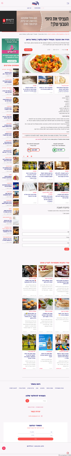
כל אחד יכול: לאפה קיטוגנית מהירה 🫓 (63, 314)
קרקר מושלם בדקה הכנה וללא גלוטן (47, 281)
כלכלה (10, 208)
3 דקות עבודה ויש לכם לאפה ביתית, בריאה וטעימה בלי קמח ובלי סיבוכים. (62, 319)
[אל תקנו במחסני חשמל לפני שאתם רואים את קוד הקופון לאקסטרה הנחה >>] (45, 165)
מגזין (37, 388)
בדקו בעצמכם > (65, 192)
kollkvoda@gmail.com (34, 416)
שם (68, 231)
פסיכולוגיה (9, 106)
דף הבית (67, 34)
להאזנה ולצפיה (13, 388)
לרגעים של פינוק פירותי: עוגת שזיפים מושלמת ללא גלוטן (62, 282)
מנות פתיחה (9, 200)
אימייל (67, 237)
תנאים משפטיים (39, 407)
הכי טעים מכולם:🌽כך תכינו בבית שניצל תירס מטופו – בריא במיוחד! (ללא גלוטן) (30, 316)
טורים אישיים (30, 388)
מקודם (50, 85)
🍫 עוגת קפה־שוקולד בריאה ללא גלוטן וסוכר (30, 281)
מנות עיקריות (9, 97)
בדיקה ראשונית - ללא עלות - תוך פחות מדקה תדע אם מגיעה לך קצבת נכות (62, 175)
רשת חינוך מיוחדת (64, 351)
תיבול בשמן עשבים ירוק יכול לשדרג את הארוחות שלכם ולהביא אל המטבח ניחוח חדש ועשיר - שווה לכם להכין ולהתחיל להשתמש (46, 323)
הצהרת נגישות (31, 407)
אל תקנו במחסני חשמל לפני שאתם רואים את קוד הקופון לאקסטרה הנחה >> (45, 175)
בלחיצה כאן (39, 139)
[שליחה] (26, 401)
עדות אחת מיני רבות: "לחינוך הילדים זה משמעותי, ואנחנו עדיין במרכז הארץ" (30, 176)
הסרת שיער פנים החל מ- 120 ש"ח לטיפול (30, 195)
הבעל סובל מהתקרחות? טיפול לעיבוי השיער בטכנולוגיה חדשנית (63, 89)
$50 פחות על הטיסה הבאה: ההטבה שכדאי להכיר (46, 355)
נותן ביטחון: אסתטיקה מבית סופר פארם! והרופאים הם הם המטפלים (46, 199)
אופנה (10, 174)
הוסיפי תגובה (28, 49)
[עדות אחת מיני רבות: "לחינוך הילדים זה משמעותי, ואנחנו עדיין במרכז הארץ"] (29, 165)
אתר (68, 243)
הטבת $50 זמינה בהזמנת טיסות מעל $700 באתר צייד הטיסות (46, 361)
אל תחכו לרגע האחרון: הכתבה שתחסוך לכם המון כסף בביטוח (62, 196)
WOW (51, 171)
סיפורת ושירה (22, 388)
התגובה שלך (66, 213)
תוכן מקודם (58, 368)
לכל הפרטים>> (31, 351)
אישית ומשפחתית (59, 388)
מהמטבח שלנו (60, 34)
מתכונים (42, 388)
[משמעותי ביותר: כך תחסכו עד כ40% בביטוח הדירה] (45, 80)
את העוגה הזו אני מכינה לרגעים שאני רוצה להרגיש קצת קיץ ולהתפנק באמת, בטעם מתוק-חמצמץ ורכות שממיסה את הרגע (62, 290)
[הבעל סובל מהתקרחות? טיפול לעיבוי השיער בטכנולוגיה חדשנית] (61, 80)
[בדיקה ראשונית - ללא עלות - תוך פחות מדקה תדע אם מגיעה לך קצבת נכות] (61, 165)
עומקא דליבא (9, 140)
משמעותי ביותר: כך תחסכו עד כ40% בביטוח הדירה (45, 88)
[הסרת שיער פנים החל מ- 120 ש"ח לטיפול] (29, 187)
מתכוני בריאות (51, 34)
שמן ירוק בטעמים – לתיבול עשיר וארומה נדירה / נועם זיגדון (47, 315)
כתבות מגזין (9, 114)
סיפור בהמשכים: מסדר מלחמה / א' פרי (7, 228)
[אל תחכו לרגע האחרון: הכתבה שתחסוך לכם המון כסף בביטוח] (61, 187)
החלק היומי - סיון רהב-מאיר (7, 70)
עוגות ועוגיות (9, 131)
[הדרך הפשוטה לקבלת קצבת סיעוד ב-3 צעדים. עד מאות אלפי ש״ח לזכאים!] (29, 80)
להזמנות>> (49, 351)
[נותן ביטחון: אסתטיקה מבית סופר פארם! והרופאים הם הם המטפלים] (45, 187)
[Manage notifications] (68, 453)
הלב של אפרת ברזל (7, 237)
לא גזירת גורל (65, 85)
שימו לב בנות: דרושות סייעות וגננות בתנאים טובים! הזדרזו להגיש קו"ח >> (63, 356)
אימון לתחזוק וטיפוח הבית (7, 218)
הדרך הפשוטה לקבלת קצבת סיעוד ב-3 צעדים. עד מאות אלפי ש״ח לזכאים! (29, 89)
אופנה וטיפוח (50, 388)
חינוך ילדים (9, 149)
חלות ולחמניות (8, 79)
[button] (68, 3)
